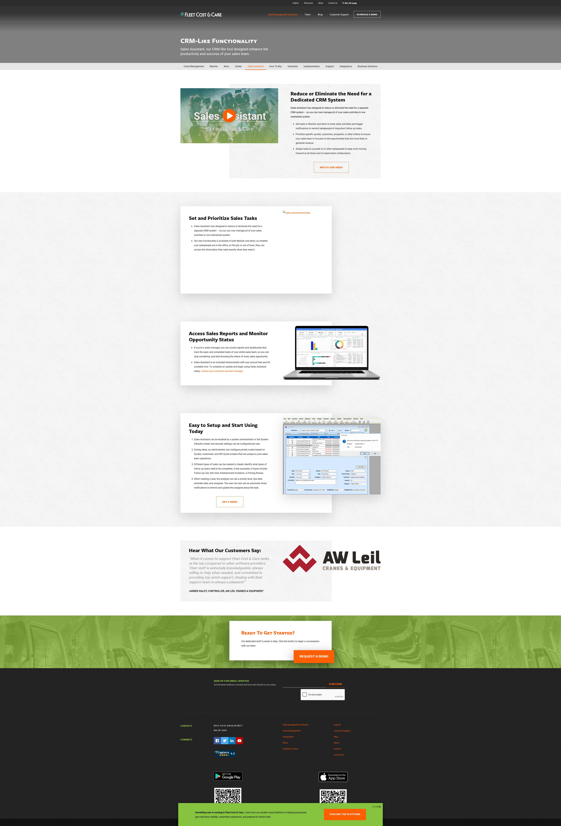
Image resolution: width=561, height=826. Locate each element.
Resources (308, 3)
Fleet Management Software (282, 14)
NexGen (214, 66)
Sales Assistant (256, 66)
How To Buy (275, 66)
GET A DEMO (229, 502)
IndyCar (295, 3)
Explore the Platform (345, 814)
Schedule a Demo (367, 14)
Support (330, 66)
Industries (293, 66)
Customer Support (339, 14)
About (320, 3)
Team (308, 14)
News (285, 742)
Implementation (312, 66)
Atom (226, 66)
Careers (337, 748)
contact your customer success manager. (222, 370)
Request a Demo (313, 656)
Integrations (346, 66)
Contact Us (332, 3)
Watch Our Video (331, 167)
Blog (320, 14)
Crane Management (194, 66)
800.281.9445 (351, 2)
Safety (238, 66)
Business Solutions (368, 66)
